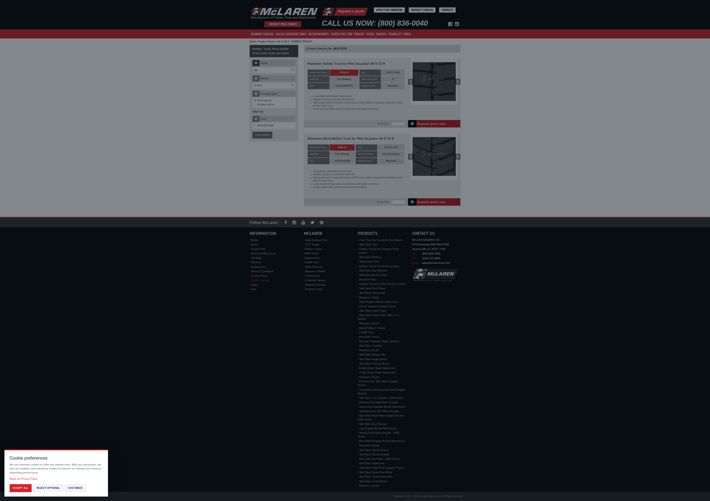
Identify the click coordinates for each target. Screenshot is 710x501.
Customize (75, 488)
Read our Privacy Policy (23, 478)
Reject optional (48, 488)
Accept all (20, 488)
